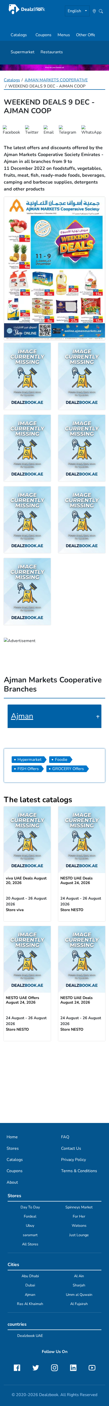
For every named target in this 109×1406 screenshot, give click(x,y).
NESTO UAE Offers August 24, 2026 (22, 1000)
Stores (13, 1148)
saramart (30, 1234)
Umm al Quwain (79, 1294)
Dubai (30, 1285)
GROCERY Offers (68, 769)
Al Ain (79, 1276)
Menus (64, 35)
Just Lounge (79, 1234)
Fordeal (30, 1216)
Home (12, 1137)
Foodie (61, 759)
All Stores (30, 1244)
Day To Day (30, 1207)
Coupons (43, 35)
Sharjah (79, 1285)
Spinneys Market (79, 1207)
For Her (79, 1216)
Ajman (22, 716)
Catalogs (19, 35)
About (12, 1182)
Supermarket (22, 52)
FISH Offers (28, 769)
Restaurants (52, 52)
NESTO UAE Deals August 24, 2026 (76, 880)
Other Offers (87, 35)
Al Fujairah (79, 1303)
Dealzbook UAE (30, 1335)
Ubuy (30, 1225)
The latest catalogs (38, 800)
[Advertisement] (54, 1082)
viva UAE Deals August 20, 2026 (26, 880)
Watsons (79, 1225)
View (27, 840)
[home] (27, 9)
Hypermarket (29, 759)
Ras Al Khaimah (30, 1303)
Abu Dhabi (30, 1276)
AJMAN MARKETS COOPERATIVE (56, 80)
